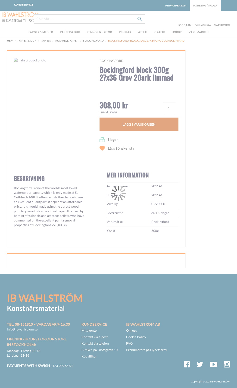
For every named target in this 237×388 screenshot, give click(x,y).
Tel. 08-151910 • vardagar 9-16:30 (38, 324)
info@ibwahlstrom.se (22, 329)
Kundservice (23, 4)
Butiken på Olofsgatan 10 (99, 350)
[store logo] (20, 17)
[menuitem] (40, 32)
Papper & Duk (27, 40)
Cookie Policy (136, 337)
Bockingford (93, 40)
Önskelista (202, 20)
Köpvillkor (89, 356)
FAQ (129, 343)
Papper (46, 40)
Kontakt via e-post (94, 337)
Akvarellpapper (66, 40)
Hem (10, 40)
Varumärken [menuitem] (199, 32)
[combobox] (89, 19)
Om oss (131, 330)
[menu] (118, 32)
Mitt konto (89, 330)
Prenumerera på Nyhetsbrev (146, 350)
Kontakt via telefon (95, 343)
